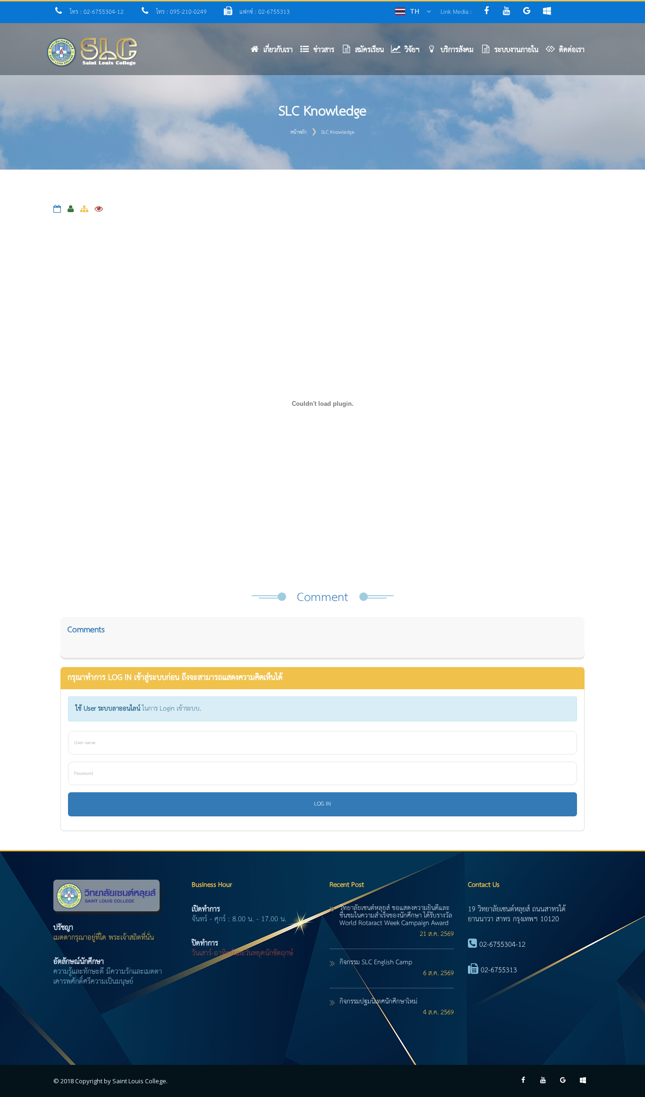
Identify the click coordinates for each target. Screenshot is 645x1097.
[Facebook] (488, 12)
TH (414, 11)
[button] (320, 52)
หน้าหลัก (298, 132)
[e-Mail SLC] (530, 12)
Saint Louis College (139, 1081)
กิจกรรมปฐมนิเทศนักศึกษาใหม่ (378, 1001)
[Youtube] (508, 12)
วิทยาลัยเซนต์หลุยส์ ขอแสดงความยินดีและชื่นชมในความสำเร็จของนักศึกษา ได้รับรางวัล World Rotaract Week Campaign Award (395, 915)
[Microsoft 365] (549, 12)
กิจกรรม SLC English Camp (375, 962)
